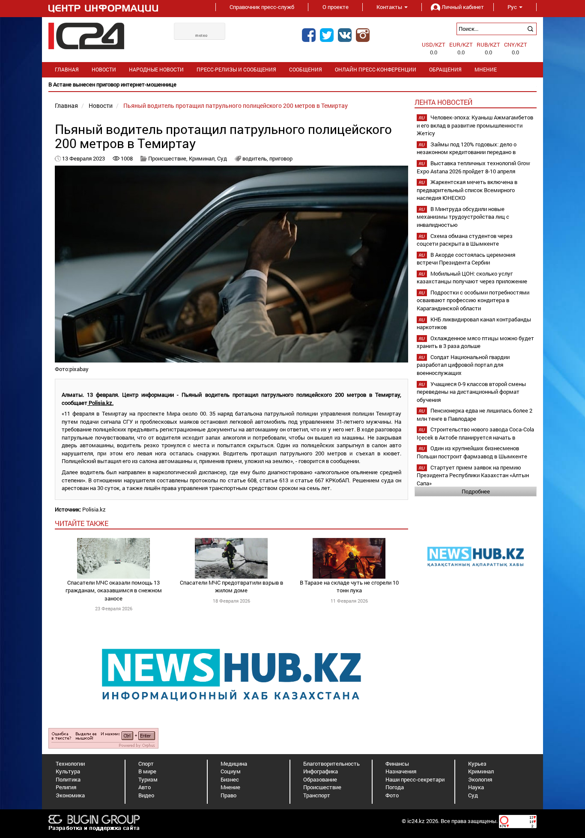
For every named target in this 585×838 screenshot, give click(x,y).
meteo (201, 35)
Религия (66, 787)
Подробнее (476, 491)
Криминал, (203, 158)
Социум (231, 771)
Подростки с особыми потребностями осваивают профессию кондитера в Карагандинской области (473, 300)
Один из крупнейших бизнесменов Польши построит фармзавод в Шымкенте (472, 452)
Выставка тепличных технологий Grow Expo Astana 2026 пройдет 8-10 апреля (473, 167)
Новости (104, 69)
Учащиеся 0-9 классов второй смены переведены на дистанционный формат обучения (471, 392)
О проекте (335, 7)
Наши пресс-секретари (415, 779)
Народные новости (156, 69)
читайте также (81, 523)
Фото (392, 795)
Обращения (445, 69)
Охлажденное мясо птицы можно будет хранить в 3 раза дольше (475, 342)
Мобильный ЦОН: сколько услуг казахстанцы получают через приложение (472, 277)
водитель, (255, 158)
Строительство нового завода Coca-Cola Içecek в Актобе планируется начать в (475, 433)
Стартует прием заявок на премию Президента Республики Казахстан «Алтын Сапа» (473, 475)
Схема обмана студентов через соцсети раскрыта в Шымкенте (465, 240)
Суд (222, 158)
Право (228, 795)
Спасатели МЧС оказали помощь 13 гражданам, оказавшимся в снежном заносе (114, 590)
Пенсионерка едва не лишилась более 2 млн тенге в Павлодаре (474, 414)
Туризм (148, 779)
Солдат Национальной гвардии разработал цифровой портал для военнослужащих (463, 365)
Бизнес (230, 779)
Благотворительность (331, 763)
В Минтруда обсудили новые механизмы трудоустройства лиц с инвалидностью (463, 217)
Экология (480, 779)
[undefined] (103, 737)
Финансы (397, 763)
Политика (68, 779)
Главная (67, 69)
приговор (280, 158)
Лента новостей (443, 102)
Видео (146, 795)
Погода (394, 787)
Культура (68, 771)
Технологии (70, 763)
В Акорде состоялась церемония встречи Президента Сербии (466, 259)
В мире (147, 771)
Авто (144, 787)
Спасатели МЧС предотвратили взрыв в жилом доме (231, 586)
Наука (476, 787)
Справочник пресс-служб (262, 7)
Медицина (234, 763)
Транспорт (316, 795)
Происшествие (322, 787)
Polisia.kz (94, 509)
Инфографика (320, 771)
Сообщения (305, 69)
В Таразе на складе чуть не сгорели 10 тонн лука (349, 586)
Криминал (481, 771)
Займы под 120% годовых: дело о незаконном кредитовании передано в (466, 148)
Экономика (70, 795)
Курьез (477, 763)
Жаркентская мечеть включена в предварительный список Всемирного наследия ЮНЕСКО (467, 190)
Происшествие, (168, 158)
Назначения (400, 771)
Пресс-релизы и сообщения (236, 69)
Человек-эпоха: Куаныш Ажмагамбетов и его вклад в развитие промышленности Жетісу (475, 125)
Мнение (486, 69)
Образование (320, 779)
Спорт (146, 763)
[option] (292, 84)
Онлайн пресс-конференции (375, 69)
